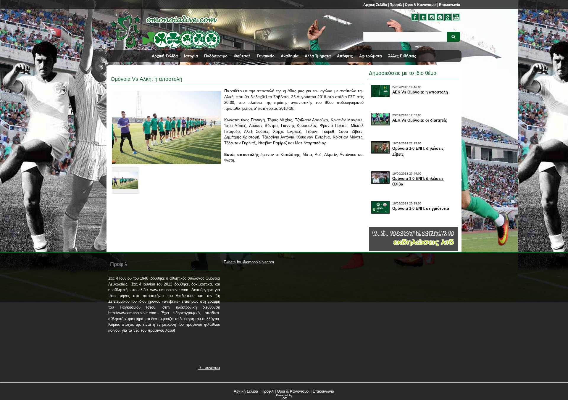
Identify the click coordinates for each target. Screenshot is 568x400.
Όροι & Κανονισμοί (420, 5)
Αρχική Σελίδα (375, 5)
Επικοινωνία (449, 5)
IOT (284, 398)
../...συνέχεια (209, 367)
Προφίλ (395, 5)
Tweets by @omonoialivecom (249, 262)
